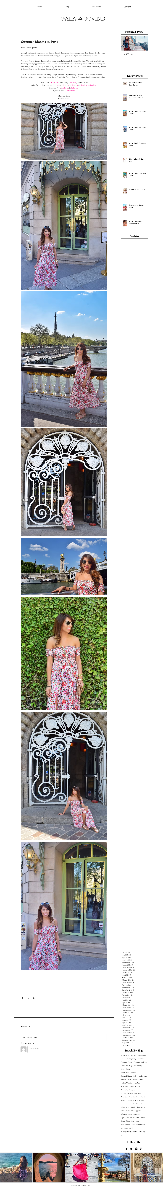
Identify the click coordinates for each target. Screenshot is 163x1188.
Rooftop (143, 1097)
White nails (131, 1107)
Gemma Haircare (126, 1076)
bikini (127, 1111)
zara (122, 1135)
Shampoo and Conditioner (135, 1100)
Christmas (141, 1059)
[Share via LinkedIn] (34, 998)
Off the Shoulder (135, 1086)
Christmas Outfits (126, 1062)
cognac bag (136, 1114)
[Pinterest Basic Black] (141, 1149)
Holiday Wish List (126, 1083)
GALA (68, 19)
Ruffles (123, 1100)
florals (123, 1121)
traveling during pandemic (129, 1131)
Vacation (143, 1104)
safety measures (126, 1125)
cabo (130, 1114)
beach (122, 1111)
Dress (122, 1069)
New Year (137, 1083)
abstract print (141, 1107)
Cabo (122, 1059)
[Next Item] (144, 43)
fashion (143, 1118)
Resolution (124, 1097)
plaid (137, 1121)
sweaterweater (140, 1125)
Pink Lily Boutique (127, 1093)
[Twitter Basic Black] (131, 1149)
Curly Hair (124, 1066)
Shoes (122, 1104)
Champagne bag (131, 1059)
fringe (128, 1121)
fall (131, 1118)
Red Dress (137, 1093)
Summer (128, 1104)
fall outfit (136, 1118)
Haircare (123, 1079)
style (133, 1125)
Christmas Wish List (140, 1062)
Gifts (134, 1076)
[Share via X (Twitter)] (28, 998)
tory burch (124, 1128)
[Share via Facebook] (22, 998)
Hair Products (142, 1076)
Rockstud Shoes (134, 1097)
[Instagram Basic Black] (136, 1149)
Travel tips (136, 1104)
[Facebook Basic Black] (126, 1149)
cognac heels (125, 1118)
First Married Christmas (128, 1073)
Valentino (124, 1107)
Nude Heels (124, 1086)
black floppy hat (136, 1111)
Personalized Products (128, 1090)
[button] (16, 1167)
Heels (129, 1079)
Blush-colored (141, 1055)
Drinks (128, 1069)
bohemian (124, 1114)
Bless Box (133, 1055)
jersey (133, 1121)
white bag (142, 1131)
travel (130, 1128)
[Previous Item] (125, 43)
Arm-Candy (125, 1055)
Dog (130, 1066)
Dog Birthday (138, 1066)
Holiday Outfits (138, 1079)
